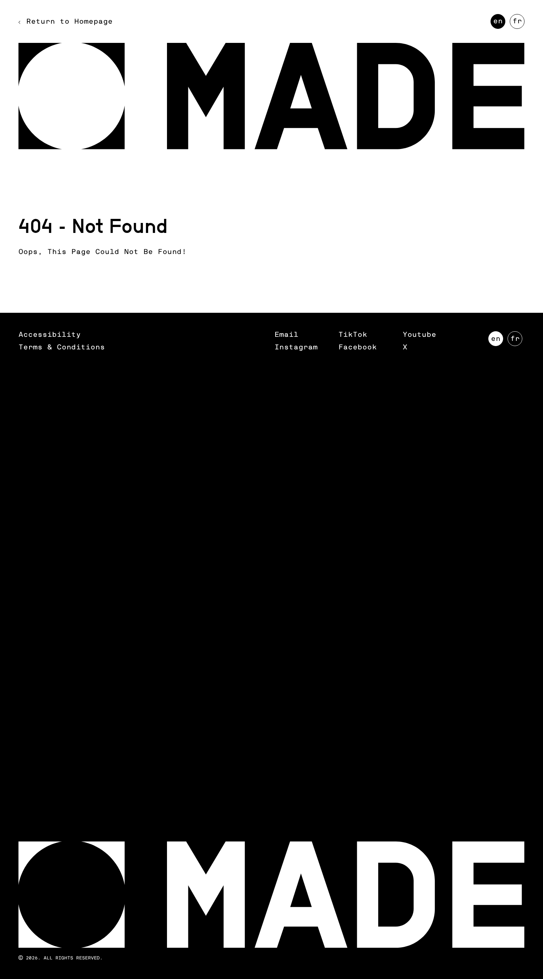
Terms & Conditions (61, 347)
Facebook (357, 347)
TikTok (352, 334)
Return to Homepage (69, 21)
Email (286, 334)
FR (518, 23)
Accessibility (49, 334)
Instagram (296, 347)
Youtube (419, 334)
